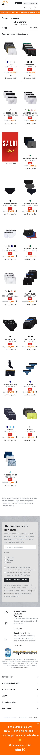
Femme (10, 560)
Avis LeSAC (7, 708)
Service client (7, 677)
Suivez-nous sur (8, 689)
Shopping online (9, 702)
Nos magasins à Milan (11, 683)
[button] (6, 60)
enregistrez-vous (16, 580)
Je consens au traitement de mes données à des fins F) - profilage (18, 573)
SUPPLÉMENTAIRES (20, 731)
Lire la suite (18, 613)
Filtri (3, 28)
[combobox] (21, 18)
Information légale (32, 717)
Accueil (14, 25)
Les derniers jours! (20, 727)
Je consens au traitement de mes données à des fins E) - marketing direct (21, 568)
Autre (9, 562)
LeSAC (5, 696)
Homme (10, 557)
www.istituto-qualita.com (22, 667)
